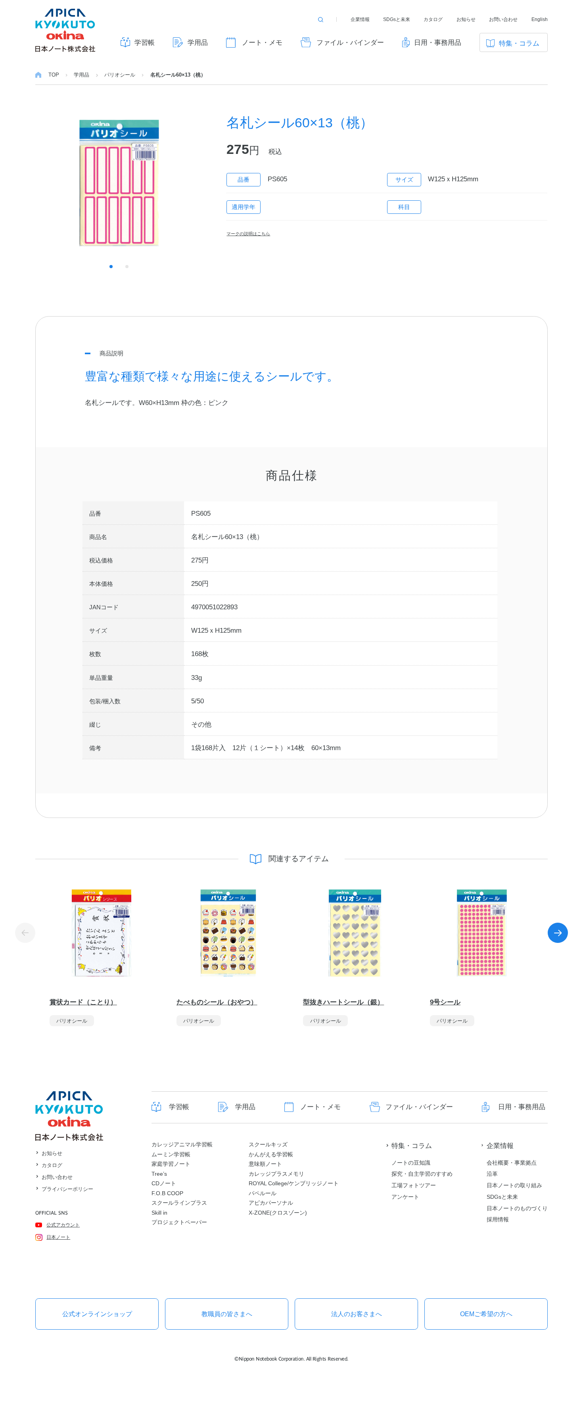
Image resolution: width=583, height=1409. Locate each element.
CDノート (164, 1183)
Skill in (159, 1212)
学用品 (198, 42)
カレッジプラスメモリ (276, 1174)
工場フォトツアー (413, 1185)
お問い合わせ (503, 19)
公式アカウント (63, 1225)
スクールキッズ (268, 1144)
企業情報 (360, 19)
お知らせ (466, 19)
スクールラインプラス (179, 1203)
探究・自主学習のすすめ (422, 1174)
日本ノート (58, 1237)
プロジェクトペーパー (179, 1222)
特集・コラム (519, 43)
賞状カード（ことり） (83, 1002)
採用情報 (498, 1219)
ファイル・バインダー (350, 42)
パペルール (262, 1193)
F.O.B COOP (167, 1193)
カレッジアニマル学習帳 (182, 1144)
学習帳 (144, 42)
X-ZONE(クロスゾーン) (278, 1212)
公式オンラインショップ (97, 1313)
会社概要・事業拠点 (512, 1162)
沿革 (492, 1174)
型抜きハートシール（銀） (343, 1002)
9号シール (445, 1002)
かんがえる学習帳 (271, 1154)
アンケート (405, 1197)
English (539, 19)
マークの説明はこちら (248, 233)
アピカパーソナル (271, 1203)
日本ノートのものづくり (517, 1208)
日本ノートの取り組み (514, 1185)
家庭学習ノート (171, 1164)
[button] (558, 933)
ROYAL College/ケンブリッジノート (294, 1183)
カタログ (433, 19)
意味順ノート (265, 1164)
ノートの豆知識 (410, 1162)
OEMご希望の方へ (486, 1313)
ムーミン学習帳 (171, 1154)
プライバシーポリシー (67, 1189)
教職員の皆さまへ (226, 1313)
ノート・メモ (262, 42)
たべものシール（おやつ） (216, 1002)
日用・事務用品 (437, 42)
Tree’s (159, 1174)
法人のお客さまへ (356, 1313)
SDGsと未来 (396, 19)
